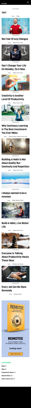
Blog (18, 16)
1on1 (4, 12)
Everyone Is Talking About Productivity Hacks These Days (15, 256)
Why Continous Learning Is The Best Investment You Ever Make (15, 129)
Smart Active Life (18, 42)
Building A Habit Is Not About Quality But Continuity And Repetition (15, 163)
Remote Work (13, 136)
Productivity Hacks (18, 264)
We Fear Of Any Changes (15, 39)
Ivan (13, 16)
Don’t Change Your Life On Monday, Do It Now (14, 67)
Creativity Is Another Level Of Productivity (13, 97)
